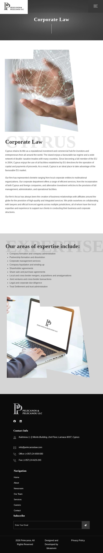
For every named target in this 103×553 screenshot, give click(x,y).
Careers (17, 505)
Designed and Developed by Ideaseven (51, 544)
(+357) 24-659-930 (34, 454)
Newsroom (18, 488)
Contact (17, 510)
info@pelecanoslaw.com (30, 447)
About (16, 483)
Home (16, 477)
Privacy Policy (78, 540)
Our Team (18, 494)
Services (18, 499)
